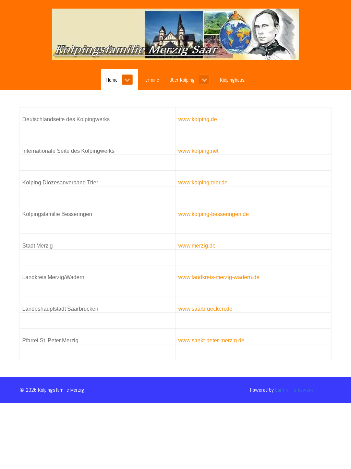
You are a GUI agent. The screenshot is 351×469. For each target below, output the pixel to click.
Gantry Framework (294, 389)
